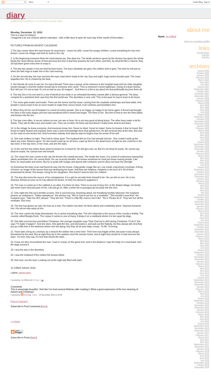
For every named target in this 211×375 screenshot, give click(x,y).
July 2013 (204, 247)
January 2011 (203, 178)
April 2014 (204, 268)
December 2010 (201, 176)
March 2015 (203, 291)
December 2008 (201, 123)
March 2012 (203, 211)
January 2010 (203, 151)
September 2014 (201, 280)
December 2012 (201, 231)
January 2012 (203, 206)
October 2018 (203, 365)
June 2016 (204, 319)
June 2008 (204, 109)
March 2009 (203, 130)
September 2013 (201, 252)
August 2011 (203, 195)
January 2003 (203, 75)
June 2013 (204, 245)
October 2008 (203, 119)
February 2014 (202, 263)
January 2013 (203, 234)
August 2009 (203, 142)
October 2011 (203, 199)
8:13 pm (36, 280)
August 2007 (203, 86)
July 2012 (204, 220)
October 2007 (203, 91)
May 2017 (204, 342)
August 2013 (203, 250)
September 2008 (201, 116)
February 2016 (202, 312)
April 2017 (204, 339)
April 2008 (204, 105)
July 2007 (204, 84)
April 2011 (204, 185)
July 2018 (204, 360)
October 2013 (203, 254)
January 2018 (203, 349)
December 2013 (201, 259)
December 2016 (201, 330)
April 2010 (204, 158)
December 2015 (201, 307)
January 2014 (203, 261)
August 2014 (203, 277)
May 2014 (204, 270)
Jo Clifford (171, 36)
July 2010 (204, 165)
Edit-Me (205, 55)
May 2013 (204, 243)
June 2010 (204, 162)
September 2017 (201, 344)
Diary (15, 15)
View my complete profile (197, 41)
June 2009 (204, 137)
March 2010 (203, 155)
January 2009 (203, 126)
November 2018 (201, 367)
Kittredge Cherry (30, 295)
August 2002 (203, 70)
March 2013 (203, 238)
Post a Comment (19, 301)
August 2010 (203, 167)
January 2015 (203, 286)
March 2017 (203, 337)
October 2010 (203, 172)
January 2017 (203, 332)
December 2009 (201, 149)
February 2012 (202, 208)
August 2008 (203, 114)
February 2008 (202, 100)
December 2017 (201, 346)
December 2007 (201, 96)
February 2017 (202, 335)
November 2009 (201, 146)
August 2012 (203, 222)
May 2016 (204, 316)
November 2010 (201, 174)
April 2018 (204, 355)
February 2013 (202, 236)
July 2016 (204, 321)
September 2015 (201, 300)
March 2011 (203, 183)
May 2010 (204, 160)
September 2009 (201, 144)
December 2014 (201, 284)
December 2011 (202, 204)
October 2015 (203, 303)
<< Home (15, 321)
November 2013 (201, 257)
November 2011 (202, 201)
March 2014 (203, 266)
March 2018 (203, 353)
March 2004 (203, 80)
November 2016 (201, 328)
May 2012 (204, 215)
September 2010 (201, 169)
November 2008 (201, 121)
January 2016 (203, 309)
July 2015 (204, 296)
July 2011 (205, 192)
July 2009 (204, 139)
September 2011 (201, 197)
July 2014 (204, 275)
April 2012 (204, 213)
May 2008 (204, 107)
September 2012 (201, 224)
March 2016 (203, 314)
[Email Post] (41, 280)
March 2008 (203, 103)
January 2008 (203, 98)
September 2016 (201, 326)
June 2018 (204, 358)
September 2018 (201, 362)
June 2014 (204, 273)
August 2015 (203, 298)
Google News (203, 52)
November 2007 (201, 93)
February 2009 (202, 128)
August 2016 (203, 323)
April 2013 (204, 241)
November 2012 (201, 229)
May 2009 (204, 135)
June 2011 (204, 190)
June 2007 (204, 82)
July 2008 (204, 112)
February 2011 (202, 181)
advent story (25, 273)
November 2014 (201, 282)
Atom (44, 306)
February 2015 (202, 289)
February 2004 (202, 77)
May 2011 (204, 188)
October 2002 (203, 73)
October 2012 (203, 227)
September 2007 (201, 89)
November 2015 (201, 305)
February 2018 (202, 351)
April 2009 (204, 132)
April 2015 (204, 293)
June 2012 (204, 218)
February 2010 (202, 153)
